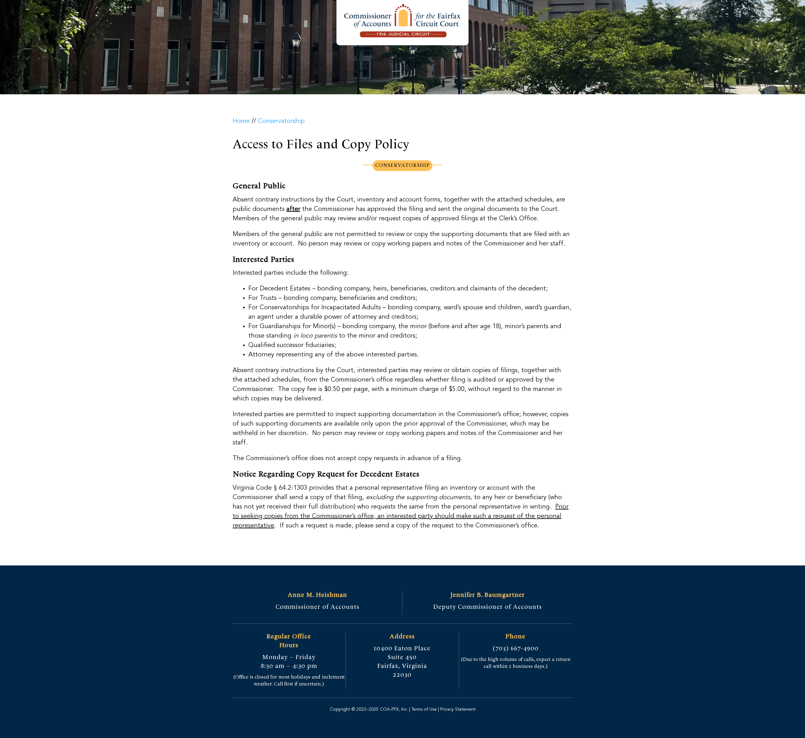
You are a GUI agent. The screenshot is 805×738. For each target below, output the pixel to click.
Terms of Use (424, 709)
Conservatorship (281, 121)
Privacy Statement (457, 709)
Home (241, 121)
